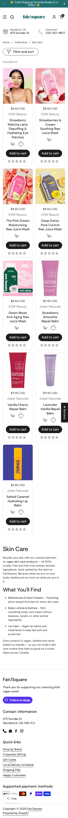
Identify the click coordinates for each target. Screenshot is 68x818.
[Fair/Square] (34, 17)
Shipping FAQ (11, 770)
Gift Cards (9, 760)
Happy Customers (14, 775)
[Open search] (12, 17)
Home (6, 42)
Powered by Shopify (16, 813)
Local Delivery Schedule (18, 765)
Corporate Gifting (14, 754)
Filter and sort (23, 52)
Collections (21, 42)
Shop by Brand (12, 749)
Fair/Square (34, 809)
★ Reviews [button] (64, 412)
